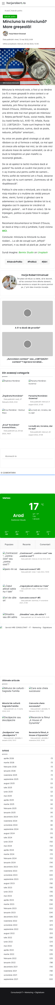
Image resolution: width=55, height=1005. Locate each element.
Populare (9, 544)
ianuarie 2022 (9, 962)
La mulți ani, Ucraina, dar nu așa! (41, 427)
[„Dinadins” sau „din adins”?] (10, 617)
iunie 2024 (8, 842)
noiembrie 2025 (10, 775)
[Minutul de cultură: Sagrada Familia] (14, 693)
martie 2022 (9, 954)
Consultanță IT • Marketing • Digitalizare (27, 992)
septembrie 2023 (11, 879)
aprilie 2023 (9, 900)
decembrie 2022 (11, 917)
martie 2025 (9, 804)
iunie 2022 (8, 942)
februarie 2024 (10, 858)
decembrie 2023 (11, 867)
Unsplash (43, 252)
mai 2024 (8, 846)
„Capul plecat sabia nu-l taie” (34, 586)
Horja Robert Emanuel (17, 34)
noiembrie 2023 (10, 871)
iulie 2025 (8, 787)
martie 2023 (9, 904)
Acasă (7, 11)
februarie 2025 (10, 808)
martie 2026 (9, 762)
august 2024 (9, 833)
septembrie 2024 (11, 829)
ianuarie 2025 (9, 812)
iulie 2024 (8, 837)
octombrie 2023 (10, 875)
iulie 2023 (8, 887)
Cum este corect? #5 (29, 597)
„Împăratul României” (12, 395)
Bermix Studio (26, 252)
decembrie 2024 (11, 817)
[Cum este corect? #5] (10, 603)
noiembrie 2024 (10, 821)
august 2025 (9, 783)
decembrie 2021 (10, 967)
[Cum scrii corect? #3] (10, 575)
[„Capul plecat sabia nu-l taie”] (10, 590)
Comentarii (45, 544)
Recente (27, 544)
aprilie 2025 (9, 800)
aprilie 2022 (9, 950)
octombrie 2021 (10, 975)
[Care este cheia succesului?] (41, 693)
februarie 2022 (10, 958)
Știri (45, 261)
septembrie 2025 (11, 779)
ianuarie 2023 (10, 912)
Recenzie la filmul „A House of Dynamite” (39, 734)
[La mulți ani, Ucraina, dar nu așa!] (41, 416)
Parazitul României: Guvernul (38, 397)
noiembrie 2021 (10, 971)
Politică (32, 261)
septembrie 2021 (11, 979)
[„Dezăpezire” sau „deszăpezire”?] (14, 723)
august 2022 (9, 933)
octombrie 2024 (10, 825)
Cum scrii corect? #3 (29, 569)
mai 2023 (8, 896)
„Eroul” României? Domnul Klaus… (10, 426)
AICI (4, 230)
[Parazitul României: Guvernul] (41, 386)
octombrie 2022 (10, 925)
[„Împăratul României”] (14, 386)
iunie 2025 (8, 792)
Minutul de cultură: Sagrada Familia (11, 705)
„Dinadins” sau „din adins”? (32, 614)
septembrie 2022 (11, 929)
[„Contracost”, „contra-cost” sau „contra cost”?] (10, 559)
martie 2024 (9, 854)
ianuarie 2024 (10, 862)
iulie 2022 (8, 937)
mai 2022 (8, 946)
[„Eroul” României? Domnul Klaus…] (14, 415)
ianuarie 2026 (10, 771)
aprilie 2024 (9, 850)
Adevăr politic (16, 11)
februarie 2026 (10, 767)
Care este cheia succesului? (36, 705)
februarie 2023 (10, 908)
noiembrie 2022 (10, 921)
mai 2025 (8, 796)
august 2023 (9, 883)
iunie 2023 (8, 892)
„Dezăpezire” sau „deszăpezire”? (10, 734)
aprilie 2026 (9, 758)
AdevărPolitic (15, 261)
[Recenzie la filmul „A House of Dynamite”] (41, 723)
